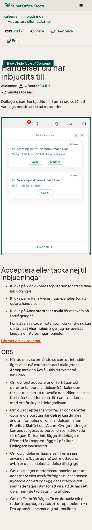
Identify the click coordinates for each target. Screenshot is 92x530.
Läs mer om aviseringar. (21, 341)
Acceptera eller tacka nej (29, 21)
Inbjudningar (34, 16)
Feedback (64, 31)
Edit (15, 40)
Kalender (11, 16)
